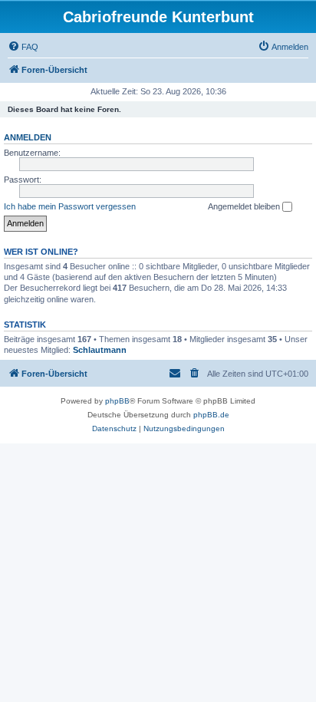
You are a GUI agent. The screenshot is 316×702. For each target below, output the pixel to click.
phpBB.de (211, 414)
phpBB (117, 401)
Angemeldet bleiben (245, 206)
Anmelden (27, 137)
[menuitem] (23, 47)
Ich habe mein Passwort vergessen (70, 206)
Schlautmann (100, 349)
